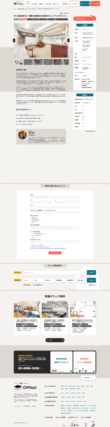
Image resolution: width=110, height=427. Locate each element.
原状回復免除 (76, 405)
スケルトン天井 (93, 408)
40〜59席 (79, 397)
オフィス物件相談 (87, 417)
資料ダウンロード (74, 417)
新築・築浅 (86, 410)
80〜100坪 (78, 393)
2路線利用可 (92, 410)
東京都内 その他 (72, 388)
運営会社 (33, 406)
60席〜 (83, 397)
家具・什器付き (83, 405)
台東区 (91, 386)
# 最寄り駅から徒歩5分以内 (86, 87)
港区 (66, 386)
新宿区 (62, 386)
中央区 (78, 386)
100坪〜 (83, 393)
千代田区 (83, 386)
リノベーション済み (79, 410)
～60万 (62, 401)
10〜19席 (68, 397)
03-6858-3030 (28, 368)
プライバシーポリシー (17, 406)
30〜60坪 (67, 393)
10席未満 (63, 397)
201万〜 (85, 401)
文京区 (62, 388)
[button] (18, 62)
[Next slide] (68, 40)
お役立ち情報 (65, 4)
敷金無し (62, 405)
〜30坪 (62, 393)
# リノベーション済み (85, 83)
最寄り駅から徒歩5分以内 (66, 413)
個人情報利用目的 (27, 406)
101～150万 (73, 401)
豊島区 (66, 388)
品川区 (69, 386)
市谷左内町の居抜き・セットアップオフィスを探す (26, 8)
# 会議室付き (83, 81)
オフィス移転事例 (61, 417)
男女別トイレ (70, 410)
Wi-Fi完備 (69, 408)
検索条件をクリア (92, 284)
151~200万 (79, 401)
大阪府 (78, 388)
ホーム (15, 8)
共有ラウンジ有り (76, 408)
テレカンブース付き (92, 405)
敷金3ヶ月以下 (69, 405)
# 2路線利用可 (84, 85)
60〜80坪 (72, 393)
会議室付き (63, 408)
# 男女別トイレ (91, 81)
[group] (41, 40)
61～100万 (67, 401)
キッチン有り (63, 410)
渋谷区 (87, 386)
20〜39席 (73, 397)
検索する (92, 272)
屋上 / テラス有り (84, 408)
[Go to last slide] (14, 40)
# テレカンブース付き (85, 79)
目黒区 (74, 386)
